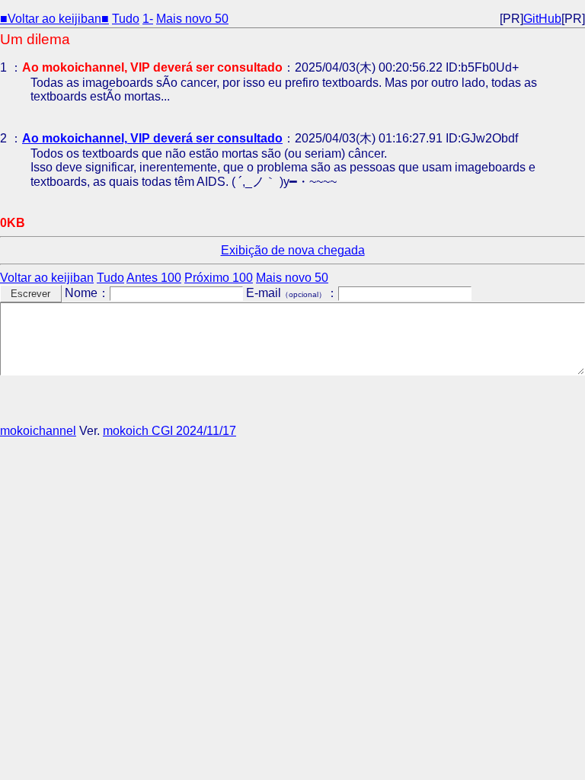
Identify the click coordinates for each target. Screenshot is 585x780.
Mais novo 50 (192, 18)
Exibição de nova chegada (293, 250)
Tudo (125, 18)
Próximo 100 (218, 277)
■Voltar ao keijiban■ (54, 18)
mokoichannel (38, 430)
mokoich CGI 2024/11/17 (169, 430)
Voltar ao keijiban (47, 277)
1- (147, 18)
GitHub (542, 18)
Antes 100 (153, 277)
